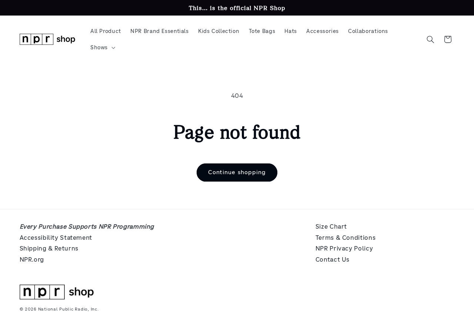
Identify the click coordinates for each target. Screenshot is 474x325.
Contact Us (333, 259)
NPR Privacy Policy (344, 248)
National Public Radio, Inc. (68, 309)
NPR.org (32, 259)
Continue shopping (237, 172)
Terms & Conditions (345, 238)
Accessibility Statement (56, 238)
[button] (102, 47)
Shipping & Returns (49, 248)
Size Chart (331, 227)
